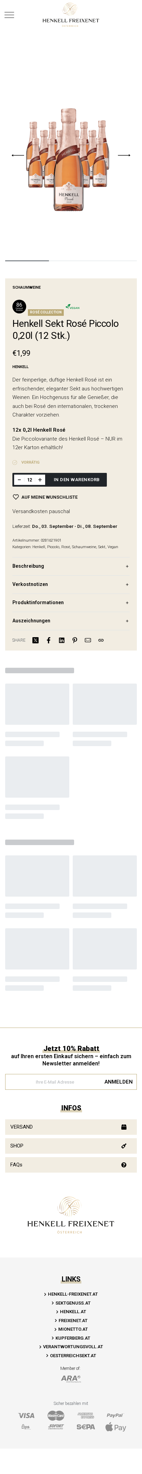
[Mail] (88, 640)
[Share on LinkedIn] (62, 640)
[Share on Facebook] (48, 640)
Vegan (113, 547)
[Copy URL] (101, 640)
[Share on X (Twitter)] (35, 640)
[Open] (9, 15)
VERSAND (21, 1127)
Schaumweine (26, 287)
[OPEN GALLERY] (71, 155)
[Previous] (17, 155)
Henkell (38, 547)
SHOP (16, 1146)
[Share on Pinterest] (75, 640)
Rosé (65, 547)
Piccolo (53, 547)
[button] (71, 1127)
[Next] (124, 155)
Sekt (101, 547)
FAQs (16, 1165)
